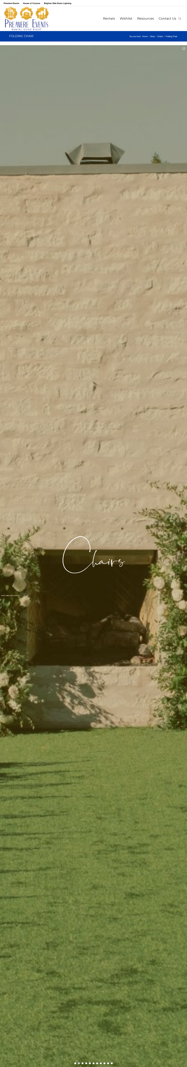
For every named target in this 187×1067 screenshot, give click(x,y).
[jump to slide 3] (82, 1063)
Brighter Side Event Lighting (57, 3)
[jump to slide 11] (112, 1063)
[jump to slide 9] (104, 1063)
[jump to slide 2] (79, 1063)
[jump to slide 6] (93, 1063)
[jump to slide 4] (86, 1063)
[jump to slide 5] (90, 1063)
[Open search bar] (180, 18)
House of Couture (31, 3)
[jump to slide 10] (108, 1063)
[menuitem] (12, 4)
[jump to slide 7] (97, 1063)
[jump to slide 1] (75, 1063)
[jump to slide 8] (101, 1063)
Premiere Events (11, 3)
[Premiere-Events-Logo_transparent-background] (26, 18)
